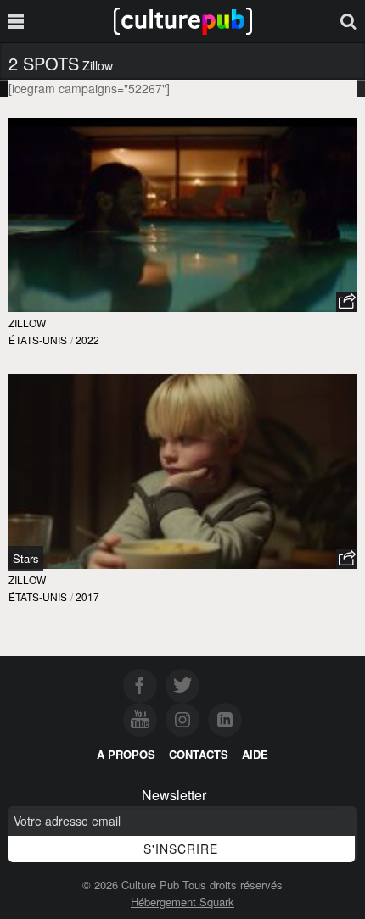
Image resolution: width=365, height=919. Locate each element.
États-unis (37, 339)
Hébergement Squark (182, 902)
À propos (126, 754)
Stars (26, 558)
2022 (87, 339)
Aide (255, 754)
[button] (346, 302)
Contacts (198, 754)
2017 (87, 596)
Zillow (27, 322)
